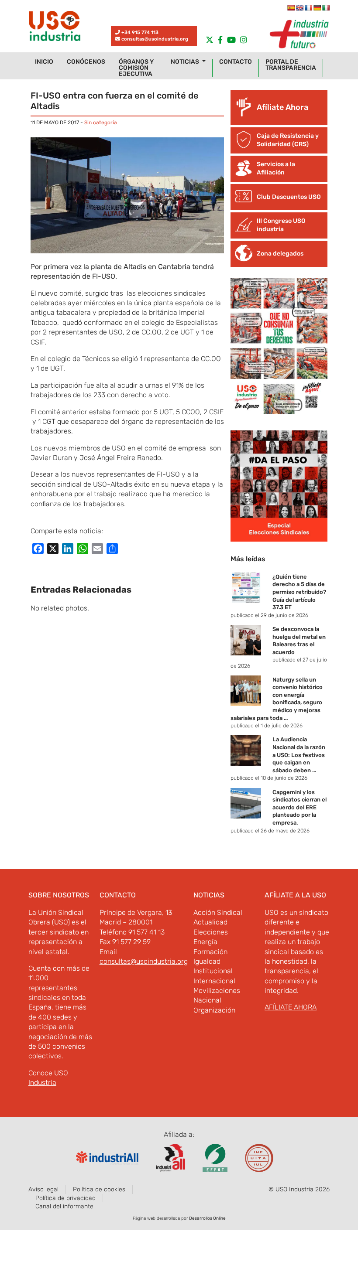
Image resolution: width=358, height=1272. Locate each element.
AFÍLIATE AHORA (291, 1007)
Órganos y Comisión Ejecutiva (136, 68)
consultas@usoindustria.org (154, 39)
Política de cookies (99, 1189)
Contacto (235, 62)
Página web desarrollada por (179, 1218)
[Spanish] (291, 7)
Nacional (207, 1000)
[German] (317, 7)
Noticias (185, 62)
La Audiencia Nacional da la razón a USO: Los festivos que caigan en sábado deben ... (298, 754)
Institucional (213, 971)
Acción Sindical (217, 912)
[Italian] (326, 7)
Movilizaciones (216, 990)
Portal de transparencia (290, 65)
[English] (299, 7)
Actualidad (210, 922)
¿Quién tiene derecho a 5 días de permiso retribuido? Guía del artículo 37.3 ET (299, 591)
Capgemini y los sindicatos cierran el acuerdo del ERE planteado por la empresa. (299, 807)
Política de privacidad (65, 1198)
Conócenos (86, 62)
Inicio (44, 62)
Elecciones (210, 932)
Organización (214, 1010)
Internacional (214, 981)
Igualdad (206, 961)
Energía (205, 942)
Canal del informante (64, 1206)
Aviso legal (43, 1189)
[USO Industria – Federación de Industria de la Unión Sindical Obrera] (54, 28)
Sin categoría (100, 122)
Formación (210, 952)
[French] (308, 7)
